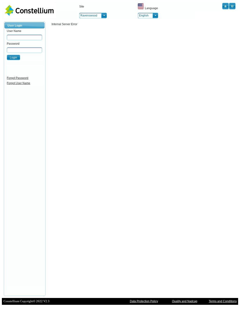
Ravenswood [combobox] (88, 15)
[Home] (225, 6)
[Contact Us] (232, 6)
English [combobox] (144, 15)
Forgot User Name (18, 83)
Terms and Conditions (223, 301)
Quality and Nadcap (184, 301)
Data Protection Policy (144, 301)
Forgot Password (17, 78)
